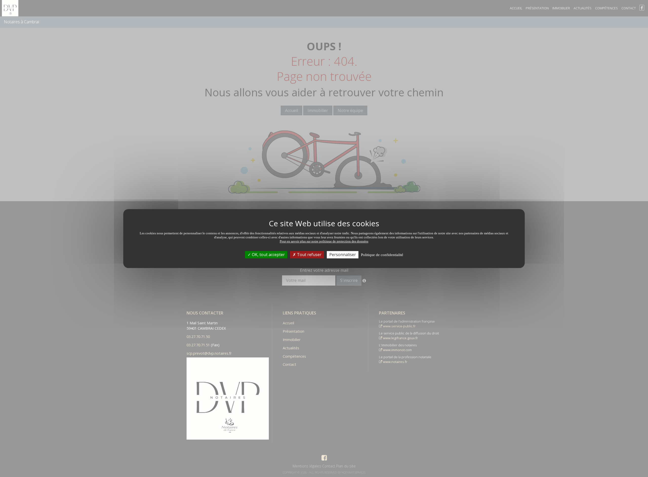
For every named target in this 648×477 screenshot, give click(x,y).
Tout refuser (308, 254)
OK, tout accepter (268, 254)
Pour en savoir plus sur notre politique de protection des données (324, 241)
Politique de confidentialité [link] (382, 255)
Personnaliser (342, 254)
